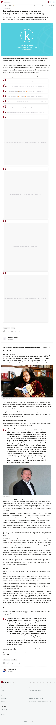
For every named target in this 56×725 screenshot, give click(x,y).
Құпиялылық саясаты (34, 693)
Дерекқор (38, 5)
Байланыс (3, 712)
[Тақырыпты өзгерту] (49, 2)
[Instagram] (4, 331)
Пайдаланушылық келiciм (35, 690)
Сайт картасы (4, 709)
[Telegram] (12, 331)
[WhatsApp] (8, 331)
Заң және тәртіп (46, 5)
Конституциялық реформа (21, 5)
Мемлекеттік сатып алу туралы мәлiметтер (40, 701)
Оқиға (2, 690)
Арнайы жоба (32, 5)
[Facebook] (16, 331)
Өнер (13, 328)
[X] (20, 331)
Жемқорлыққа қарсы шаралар (36, 698)
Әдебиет (14, 660)
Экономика (3, 698)
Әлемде (3, 701)
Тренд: (2, 5)
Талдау (3, 695)
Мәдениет (7, 328)
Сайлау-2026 (8, 5)
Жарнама (3, 714)
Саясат (3, 693)
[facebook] (40, 682)
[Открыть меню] (54, 2)
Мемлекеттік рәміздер (34, 695)
